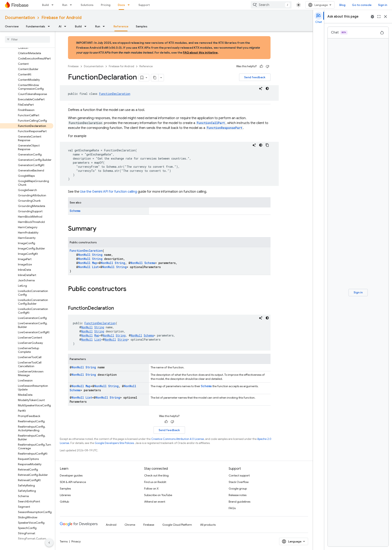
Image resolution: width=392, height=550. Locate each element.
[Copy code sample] (267, 145)
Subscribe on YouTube (158, 495)
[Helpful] (261, 66)
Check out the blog (156, 475)
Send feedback (254, 77)
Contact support (239, 475)
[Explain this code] (260, 88)
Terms (64, 541)
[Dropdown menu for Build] (54, 5)
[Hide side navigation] (49, 543)
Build (45, 5)
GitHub (64, 501)
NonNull (84, 255)
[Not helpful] (267, 66)
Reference (121, 26)
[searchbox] (27, 39)
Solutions (87, 5)
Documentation (20, 17)
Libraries (65, 495)
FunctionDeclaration (114, 94)
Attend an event (154, 501)
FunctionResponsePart (224, 128)
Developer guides (71, 475)
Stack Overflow (239, 482)
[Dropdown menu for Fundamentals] (50, 26)
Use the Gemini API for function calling (108, 192)
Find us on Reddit (155, 482)
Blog (342, 5)
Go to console (362, 5)
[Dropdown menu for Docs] (130, 5)
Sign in (382, 5)
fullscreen (378, 16)
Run (64, 5)
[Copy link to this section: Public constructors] (130, 289)
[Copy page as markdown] (154, 77)
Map (94, 263)
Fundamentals (35, 26)
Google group (238, 488)
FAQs (232, 508)
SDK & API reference (73, 482)
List (95, 267)
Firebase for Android (61, 17)
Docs (121, 5)
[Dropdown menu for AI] (66, 26)
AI (60, 26)
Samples (141, 26)
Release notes (237, 495)
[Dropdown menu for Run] (72, 5)
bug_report (372, 16)
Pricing (105, 5)
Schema (75, 211)
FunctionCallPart (211, 123)
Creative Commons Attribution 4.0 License (177, 439)
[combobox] (271, 5)
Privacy (76, 541)
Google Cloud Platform (177, 525)
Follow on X (151, 488)
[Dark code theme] (267, 88)
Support (144, 5)
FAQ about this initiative (200, 52)
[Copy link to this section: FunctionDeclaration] (118, 308)
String (97, 255)
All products (208, 525)
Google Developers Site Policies (114, 443)
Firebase (73, 66)
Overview (12, 26)
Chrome (130, 525)
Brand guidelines (239, 501)
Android (111, 525)
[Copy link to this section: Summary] (100, 229)
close (385, 16)
